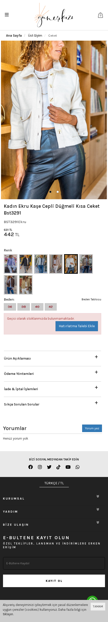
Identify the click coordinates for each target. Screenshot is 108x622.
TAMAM (98, 606)
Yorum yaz (92, 428)
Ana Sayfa (14, 35)
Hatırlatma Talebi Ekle (77, 326)
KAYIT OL (54, 581)
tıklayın (8, 614)
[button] (50, 192)
